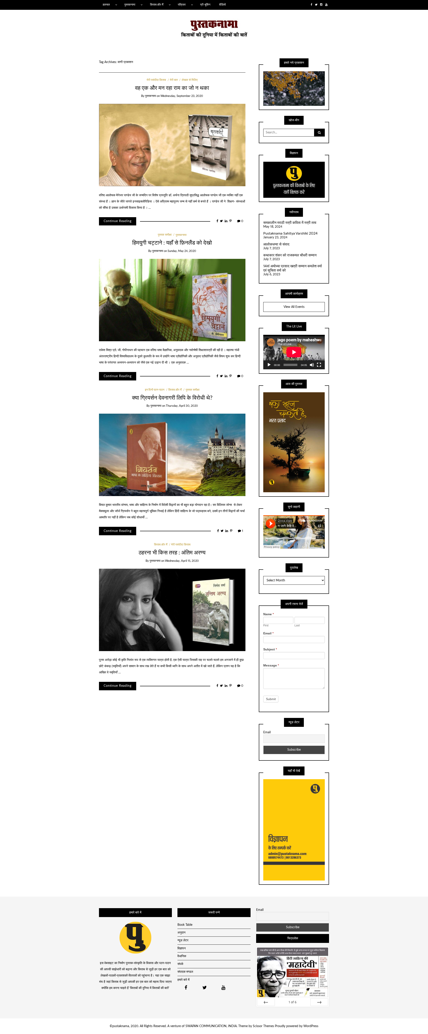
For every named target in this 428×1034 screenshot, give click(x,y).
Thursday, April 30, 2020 (182, 406)
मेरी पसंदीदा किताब (156, 80)
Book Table (184, 924)
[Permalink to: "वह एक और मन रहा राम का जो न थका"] (172, 145)
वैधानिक (181, 956)
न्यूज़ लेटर (182, 940)
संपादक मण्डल (185, 971)
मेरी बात (174, 80)
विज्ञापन (181, 948)
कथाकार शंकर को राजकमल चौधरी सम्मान (290, 255)
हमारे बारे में (183, 979)
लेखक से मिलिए (190, 80)
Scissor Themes (263, 1026)
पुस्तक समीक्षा (165, 235)
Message (271, 665)
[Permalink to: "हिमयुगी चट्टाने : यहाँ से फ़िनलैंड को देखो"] (172, 299)
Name (268, 614)
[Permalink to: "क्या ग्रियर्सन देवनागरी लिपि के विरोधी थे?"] (172, 454)
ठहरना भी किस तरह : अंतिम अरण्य (172, 553)
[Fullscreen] (319, 365)
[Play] (269, 365)
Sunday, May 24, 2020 (182, 251)
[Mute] (312, 365)
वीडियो (222, 4)
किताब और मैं (156, 4)
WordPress (310, 1026)
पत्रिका (182, 4)
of (292, 1002)
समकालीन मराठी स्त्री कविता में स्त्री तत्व (289, 223)
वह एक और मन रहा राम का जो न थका (172, 88)
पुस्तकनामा (129, 4)
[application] (294, 352)
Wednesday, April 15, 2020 (182, 561)
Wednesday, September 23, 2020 (181, 96)
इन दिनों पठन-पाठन (154, 389)
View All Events (294, 307)
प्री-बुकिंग (205, 4)
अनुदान (181, 932)
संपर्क (180, 964)
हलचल (106, 4)
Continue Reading (118, 221)
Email (268, 633)
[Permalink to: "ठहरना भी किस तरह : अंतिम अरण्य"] (172, 609)
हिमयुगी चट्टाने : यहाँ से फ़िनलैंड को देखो (172, 243)
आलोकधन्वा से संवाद (276, 244)
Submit (271, 699)
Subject (270, 649)
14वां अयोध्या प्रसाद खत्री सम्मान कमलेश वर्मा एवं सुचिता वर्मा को (292, 268)
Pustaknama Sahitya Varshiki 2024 (290, 233)
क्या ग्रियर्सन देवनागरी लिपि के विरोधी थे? (172, 398)
